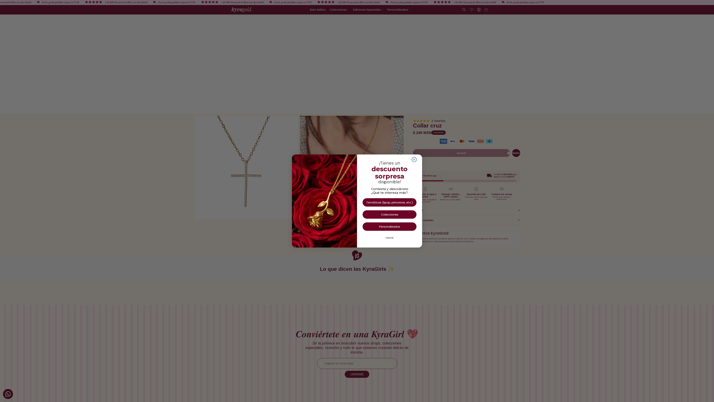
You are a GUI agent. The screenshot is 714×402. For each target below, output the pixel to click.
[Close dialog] (414, 159)
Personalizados (389, 227)
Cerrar (390, 238)
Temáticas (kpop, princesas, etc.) (389, 202)
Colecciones (389, 214)
